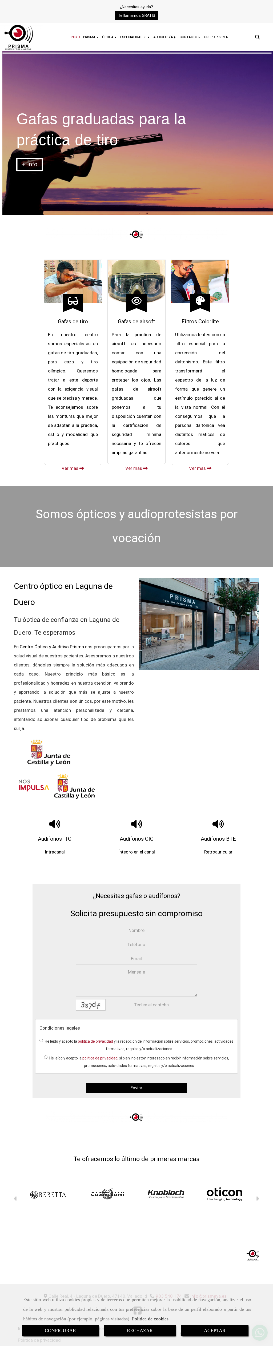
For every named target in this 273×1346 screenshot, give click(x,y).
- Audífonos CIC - (137, 839)
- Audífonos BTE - (218, 839)
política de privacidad (95, 1041)
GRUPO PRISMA (216, 37)
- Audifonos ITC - (55, 839)
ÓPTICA (108, 37)
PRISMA (89, 37)
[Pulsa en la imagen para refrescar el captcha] (90, 1004)
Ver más (70, 468)
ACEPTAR (215, 1330)
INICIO (75, 37)
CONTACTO (189, 37)
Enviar (136, 1087)
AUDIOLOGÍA (163, 37)
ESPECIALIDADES (133, 37)
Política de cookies (150, 1318)
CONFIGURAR (60, 1330)
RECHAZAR (140, 1330)
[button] (136, 15)
